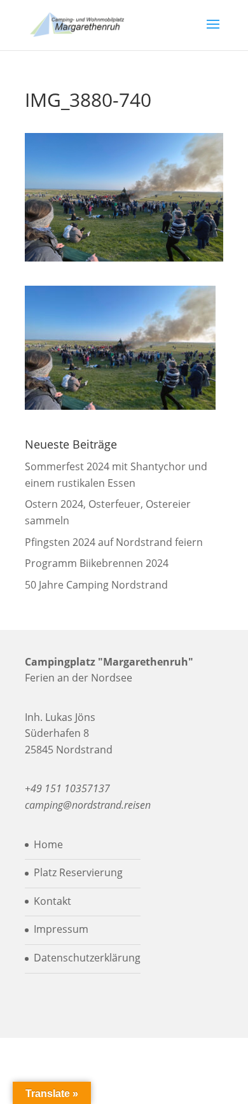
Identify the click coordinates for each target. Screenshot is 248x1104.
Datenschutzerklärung (87, 958)
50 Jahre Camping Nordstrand (96, 585)
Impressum (61, 929)
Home (48, 844)
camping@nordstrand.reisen (88, 805)
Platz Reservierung (78, 872)
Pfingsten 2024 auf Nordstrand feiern (114, 542)
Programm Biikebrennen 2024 (97, 563)
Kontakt (52, 901)
